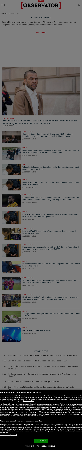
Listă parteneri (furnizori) (8, 435)
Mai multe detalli (28, 401)
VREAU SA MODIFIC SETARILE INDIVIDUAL (40, 446)
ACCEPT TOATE (41, 441)
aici (40, 411)
